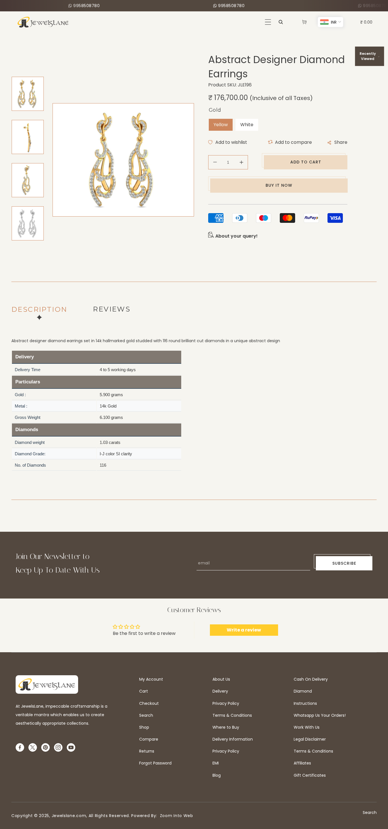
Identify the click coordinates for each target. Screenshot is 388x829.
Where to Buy (225, 727)
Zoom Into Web (175, 815)
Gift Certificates (310, 775)
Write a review (244, 630)
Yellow (221, 124)
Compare (148, 739)
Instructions (305, 703)
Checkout (149, 703)
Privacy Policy (225, 703)
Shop (144, 727)
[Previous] (25, 69)
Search (146, 715)
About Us (221, 679)
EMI (215, 763)
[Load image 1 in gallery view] (28, 94)
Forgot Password (155, 763)
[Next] (25, 253)
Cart (143, 691)
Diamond (303, 691)
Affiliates (302, 763)
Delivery (220, 691)
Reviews (111, 309)
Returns (146, 751)
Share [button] (340, 142)
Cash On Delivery (311, 679)
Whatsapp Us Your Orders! (320, 715)
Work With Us (307, 727)
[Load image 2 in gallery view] (28, 137)
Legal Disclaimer (310, 739)
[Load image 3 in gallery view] (28, 180)
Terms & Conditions (232, 715)
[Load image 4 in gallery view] (28, 223)
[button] (268, 22)
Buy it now (279, 185)
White (246, 124)
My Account (151, 679)
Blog (216, 775)
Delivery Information (232, 739)
